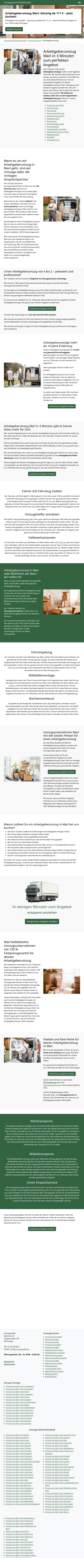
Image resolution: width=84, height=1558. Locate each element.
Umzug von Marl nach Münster (19, 1493)
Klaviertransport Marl (54, 1350)
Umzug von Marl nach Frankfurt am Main (23, 1461)
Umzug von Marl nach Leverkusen (59, 1499)
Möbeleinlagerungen (55, 124)
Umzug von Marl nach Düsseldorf (20, 1477)
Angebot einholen (14, 29)
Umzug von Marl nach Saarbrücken (59, 1477)
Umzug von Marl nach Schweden (19, 1394)
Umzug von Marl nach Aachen (57, 1437)
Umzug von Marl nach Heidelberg (59, 1506)
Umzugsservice (34, 40)
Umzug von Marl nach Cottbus (18, 1448)
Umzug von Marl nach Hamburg (19, 1459)
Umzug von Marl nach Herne (57, 1509)
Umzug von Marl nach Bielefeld (19, 1491)
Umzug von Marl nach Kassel (57, 1472)
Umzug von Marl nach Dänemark (19, 1415)
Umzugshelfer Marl (70, 445)
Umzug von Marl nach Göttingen (19, 1550)
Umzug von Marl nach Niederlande (20, 1407)
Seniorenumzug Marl (54, 1355)
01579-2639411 (14, 1346)
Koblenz (12, 685)
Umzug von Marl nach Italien (18, 1405)
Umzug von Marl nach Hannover (19, 1472)
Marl (53, 134)
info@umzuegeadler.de (19, 1349)
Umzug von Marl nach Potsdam (19, 1453)
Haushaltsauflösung (51, 1085)
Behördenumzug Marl (54, 1371)
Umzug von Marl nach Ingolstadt (19, 1523)
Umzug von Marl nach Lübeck (57, 1461)
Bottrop (62, 542)
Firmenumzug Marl (53, 1345)
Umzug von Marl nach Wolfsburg (19, 1545)
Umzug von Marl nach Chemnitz (58, 1443)
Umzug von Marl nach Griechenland (21, 1402)
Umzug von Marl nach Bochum (18, 1485)
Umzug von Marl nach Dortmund (19, 1475)
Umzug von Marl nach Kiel (56, 1440)
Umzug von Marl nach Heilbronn (19, 1537)
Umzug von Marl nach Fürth (17, 1531)
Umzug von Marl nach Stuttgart (19, 1456)
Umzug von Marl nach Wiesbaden (20, 1501)
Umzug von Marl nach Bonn (17, 1437)
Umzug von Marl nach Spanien (18, 1421)
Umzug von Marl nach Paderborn (19, 1521)
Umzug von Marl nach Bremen (18, 1445)
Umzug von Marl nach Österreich (19, 1413)
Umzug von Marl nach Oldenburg (59, 1493)
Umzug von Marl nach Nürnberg (19, 1467)
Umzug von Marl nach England (18, 1399)
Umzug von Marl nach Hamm (57, 1480)
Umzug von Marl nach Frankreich (19, 1410)
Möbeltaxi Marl (51, 1366)
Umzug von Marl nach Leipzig (18, 1443)
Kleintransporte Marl (53, 1363)
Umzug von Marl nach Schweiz (18, 1423)
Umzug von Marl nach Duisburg (19, 1483)
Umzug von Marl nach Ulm (17, 1539)
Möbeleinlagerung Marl (55, 1353)
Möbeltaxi (53, 118)
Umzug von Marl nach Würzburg (19, 1534)
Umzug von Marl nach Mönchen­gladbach (23, 1504)
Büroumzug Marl (52, 1339)
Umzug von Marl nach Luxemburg (20, 1386)
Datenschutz (9, 1364)
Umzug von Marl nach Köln (17, 1480)
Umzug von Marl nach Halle (56, 1445)
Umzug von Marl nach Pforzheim (19, 1542)
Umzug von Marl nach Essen (17, 1440)
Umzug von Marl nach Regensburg (20, 1518)
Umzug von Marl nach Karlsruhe (19, 1499)
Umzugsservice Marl (53, 1337)
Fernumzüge (73, 780)
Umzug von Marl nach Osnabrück (59, 1496)
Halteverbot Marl (52, 1347)
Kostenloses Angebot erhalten (42, 308)
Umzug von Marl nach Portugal (19, 1418)
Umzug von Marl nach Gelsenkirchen (60, 1435)
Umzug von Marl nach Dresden (19, 1451)
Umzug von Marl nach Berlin (17, 1435)
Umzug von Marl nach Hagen (57, 1475)
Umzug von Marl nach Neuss (57, 1512)
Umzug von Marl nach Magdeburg (59, 1448)
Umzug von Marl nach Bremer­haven (21, 1555)
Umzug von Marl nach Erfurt (57, 1464)
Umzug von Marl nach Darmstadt (59, 1504)
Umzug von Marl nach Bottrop (18, 1547)
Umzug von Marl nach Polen (17, 1391)
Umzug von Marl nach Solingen (58, 1501)
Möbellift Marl (51, 1376)
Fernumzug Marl (52, 1342)
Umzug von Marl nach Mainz (57, 1459)
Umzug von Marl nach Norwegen (19, 1389)
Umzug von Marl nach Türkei (18, 1397)
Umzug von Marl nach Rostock (57, 1469)
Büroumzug (52, 121)
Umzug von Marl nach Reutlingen (19, 1552)
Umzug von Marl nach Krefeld (57, 1456)
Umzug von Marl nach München (19, 1464)
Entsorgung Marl (52, 1361)
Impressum (9, 1361)
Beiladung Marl (51, 1374)
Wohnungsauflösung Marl (56, 1358)
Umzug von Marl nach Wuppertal (19, 1488)
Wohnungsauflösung (55, 113)
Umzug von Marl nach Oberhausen (59, 1467)
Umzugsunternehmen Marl (17, 2)
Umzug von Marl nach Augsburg (19, 1469)
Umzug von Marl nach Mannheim (19, 1496)
